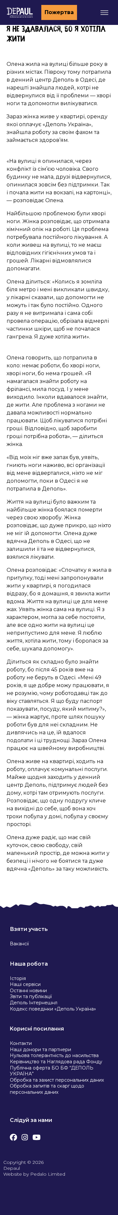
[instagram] (25, 1135)
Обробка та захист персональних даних (57, 1080)
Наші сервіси (25, 984)
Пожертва (59, 12)
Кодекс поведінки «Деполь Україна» (53, 1009)
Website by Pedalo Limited (34, 1174)
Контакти (21, 1043)
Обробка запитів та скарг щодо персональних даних (47, 1089)
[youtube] (36, 1135)
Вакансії (19, 944)
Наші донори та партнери (40, 1049)
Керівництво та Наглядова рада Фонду (56, 1062)
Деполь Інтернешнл (33, 1003)
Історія (18, 978)
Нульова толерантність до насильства (54, 1055)
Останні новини (28, 990)
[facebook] (13, 1135)
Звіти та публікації (31, 996)
